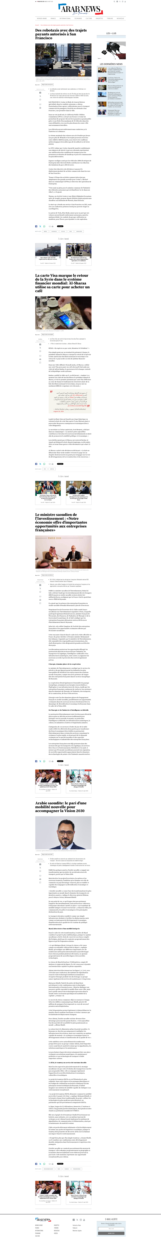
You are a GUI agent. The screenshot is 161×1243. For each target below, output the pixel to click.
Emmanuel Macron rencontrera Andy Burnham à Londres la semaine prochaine (115, 113)
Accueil (37, 25)
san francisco (54, 231)
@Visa (72, 397)
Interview (88, 770)
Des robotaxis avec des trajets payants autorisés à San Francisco (57, 25)
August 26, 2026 (58, 411)
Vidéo (57, 770)
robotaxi (45, 231)
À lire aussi (63, 238)
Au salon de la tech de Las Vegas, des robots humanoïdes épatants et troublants (78, 259)
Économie (78, 18)
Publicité (75, 1228)
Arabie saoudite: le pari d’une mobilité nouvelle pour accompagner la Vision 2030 (61, 807)
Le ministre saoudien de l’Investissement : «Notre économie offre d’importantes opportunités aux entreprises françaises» (61, 522)
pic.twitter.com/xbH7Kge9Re (77, 406)
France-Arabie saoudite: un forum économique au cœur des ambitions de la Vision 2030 (48, 785)
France (53, 18)
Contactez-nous (77, 1225)
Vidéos (56, 1233)
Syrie (45, 469)
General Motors (79, 231)
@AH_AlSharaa (77, 395)
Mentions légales (77, 1231)
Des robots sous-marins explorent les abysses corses (48, 258)
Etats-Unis (63, 231)
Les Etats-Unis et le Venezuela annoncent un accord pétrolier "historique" (115, 80)
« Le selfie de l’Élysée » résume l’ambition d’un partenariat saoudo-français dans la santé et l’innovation (115, 71)
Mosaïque (120, 18)
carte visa (52, 469)
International (65, 18)
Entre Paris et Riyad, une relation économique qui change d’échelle (79, 785)
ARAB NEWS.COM (41, 1)
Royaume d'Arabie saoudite (48, 1169)
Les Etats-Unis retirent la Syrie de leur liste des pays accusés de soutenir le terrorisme (47, 498)
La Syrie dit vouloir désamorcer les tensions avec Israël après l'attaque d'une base (78, 498)
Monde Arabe (42, 18)
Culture (89, 18)
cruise (70, 231)
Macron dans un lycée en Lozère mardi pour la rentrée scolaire (115, 87)
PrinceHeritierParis (76, 1169)
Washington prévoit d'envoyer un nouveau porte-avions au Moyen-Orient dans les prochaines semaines (115, 96)
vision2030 (67, 1169)
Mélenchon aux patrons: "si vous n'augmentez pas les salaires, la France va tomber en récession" (115, 105)
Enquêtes (99, 18)
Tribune (110, 18)
